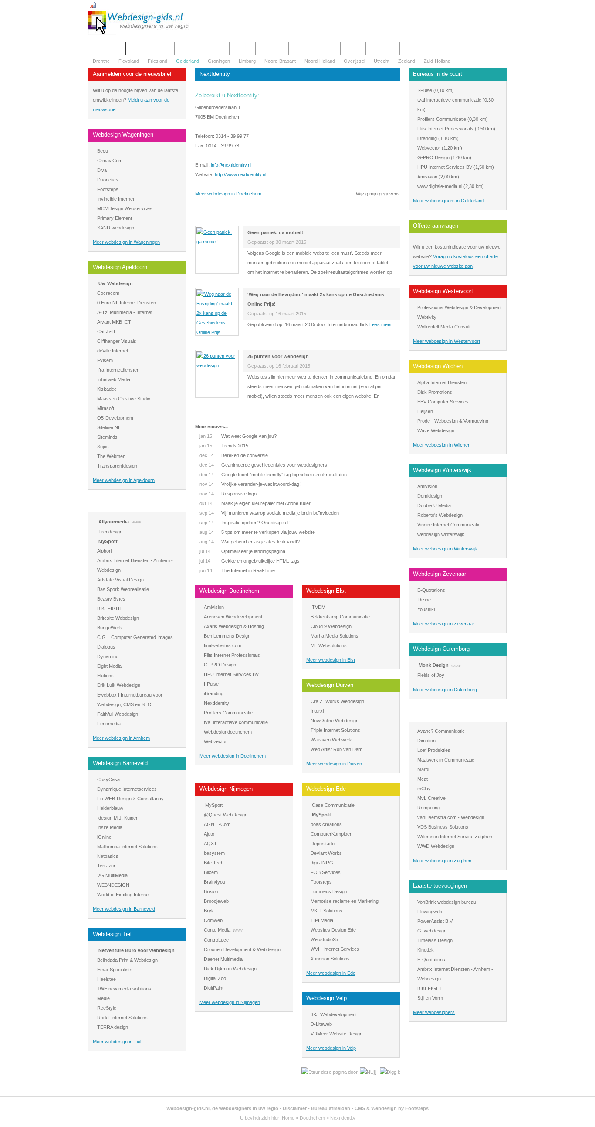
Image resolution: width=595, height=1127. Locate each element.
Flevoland (128, 61)
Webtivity (426, 317)
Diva (102, 170)
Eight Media (109, 666)
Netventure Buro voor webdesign (136, 950)
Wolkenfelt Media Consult (443, 326)
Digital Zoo (215, 978)
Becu (102, 151)
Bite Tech (213, 862)
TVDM (318, 607)
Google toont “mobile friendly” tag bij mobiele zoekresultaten (273, 474)
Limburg (247, 61)
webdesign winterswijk (440, 534)
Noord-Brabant (280, 61)
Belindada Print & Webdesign (127, 960)
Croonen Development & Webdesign (242, 949)
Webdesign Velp (326, 998)
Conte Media (217, 929)
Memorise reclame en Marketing (345, 901)
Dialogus (106, 646)
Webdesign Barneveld (120, 763)
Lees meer (380, 324)
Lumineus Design (329, 891)
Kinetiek (425, 950)
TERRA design (112, 1027)
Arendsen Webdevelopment (233, 616)
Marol (423, 769)
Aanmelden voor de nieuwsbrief (132, 74)
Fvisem (105, 360)
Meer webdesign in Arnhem (121, 738)
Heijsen (425, 411)
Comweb (213, 920)
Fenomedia (109, 723)
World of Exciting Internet (123, 894)
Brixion (211, 891)
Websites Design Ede (333, 929)
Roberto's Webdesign (440, 515)
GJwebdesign (431, 930)
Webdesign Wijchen (438, 366)
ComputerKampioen (331, 834)
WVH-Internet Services (335, 949)
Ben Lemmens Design (227, 636)
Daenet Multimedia (223, 959)
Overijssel (354, 61)
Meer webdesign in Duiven (334, 763)
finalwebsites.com (222, 645)
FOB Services (326, 872)
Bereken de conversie (233, 455)
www (136, 521)
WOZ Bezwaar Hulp (314, 48)
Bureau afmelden (330, 1108)
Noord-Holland (319, 61)
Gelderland (187, 61)
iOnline (104, 837)
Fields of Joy (430, 675)
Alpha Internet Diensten (442, 382)
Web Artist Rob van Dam (336, 749)
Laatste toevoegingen (440, 885)
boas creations (326, 824)
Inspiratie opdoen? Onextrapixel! (244, 522)
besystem (214, 853)
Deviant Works (326, 853)
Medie (103, 998)
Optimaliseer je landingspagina (242, 551)
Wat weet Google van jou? (238, 436)
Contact (242, 48)
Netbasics (107, 856)
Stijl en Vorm (430, 998)
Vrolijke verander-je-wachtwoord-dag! (250, 484)
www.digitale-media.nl (439, 186)
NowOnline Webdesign (334, 720)
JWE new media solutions (124, 988)
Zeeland (406, 61)
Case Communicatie (333, 805)
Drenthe (101, 61)
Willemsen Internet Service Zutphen (454, 836)
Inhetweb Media (113, 379)
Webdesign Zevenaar (439, 573)
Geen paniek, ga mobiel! (275, 232)
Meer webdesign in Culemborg (445, 689)
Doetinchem (312, 1117)
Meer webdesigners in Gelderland (448, 200)
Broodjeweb (216, 901)
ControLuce (216, 940)
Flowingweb (429, 911)
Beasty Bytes (111, 598)
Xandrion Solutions (330, 958)
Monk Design (434, 665)
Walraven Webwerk (331, 739)
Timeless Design (435, 940)
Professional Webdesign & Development (459, 307)
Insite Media (109, 827)
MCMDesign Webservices (124, 208)
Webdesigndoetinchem (228, 731)
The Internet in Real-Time (237, 570)
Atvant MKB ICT (114, 321)
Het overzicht (107, 48)
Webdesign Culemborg (441, 648)
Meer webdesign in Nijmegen (229, 1002)
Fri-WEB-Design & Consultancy (130, 798)
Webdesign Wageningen (123, 134)
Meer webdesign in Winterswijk (445, 548)
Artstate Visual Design (120, 579)
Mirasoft (105, 408)
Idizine (424, 599)
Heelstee (106, 979)
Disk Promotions (434, 392)
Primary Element (114, 218)
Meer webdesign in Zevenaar (443, 623)
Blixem (211, 872)
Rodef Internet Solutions (122, 1017)
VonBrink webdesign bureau (446, 902)
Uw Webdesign (115, 283)
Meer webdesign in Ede (330, 973)
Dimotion (426, 740)
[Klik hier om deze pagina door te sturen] (329, 1072)
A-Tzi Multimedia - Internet (124, 312)
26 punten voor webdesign (278, 356)
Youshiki (426, 609)
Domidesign (429, 496)
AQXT (210, 843)
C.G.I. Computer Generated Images (135, 637)
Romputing (428, 807)
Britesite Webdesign (118, 618)
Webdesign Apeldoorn (120, 267)
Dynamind (107, 656)
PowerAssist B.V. (435, 921)
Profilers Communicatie (228, 712)
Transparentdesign (117, 465)
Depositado (323, 843)
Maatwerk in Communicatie (445, 759)
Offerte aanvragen (150, 48)
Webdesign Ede (326, 788)
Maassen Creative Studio (123, 398)
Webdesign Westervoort (443, 291)
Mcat (422, 779)
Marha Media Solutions (334, 636)
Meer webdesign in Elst (330, 660)
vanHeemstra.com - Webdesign (450, 817)
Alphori (104, 550)
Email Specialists (114, 969)
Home (288, 1117)
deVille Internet (112, 350)
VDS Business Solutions (442, 827)
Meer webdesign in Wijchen (441, 444)
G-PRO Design (220, 664)
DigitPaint (213, 987)
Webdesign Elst (326, 590)
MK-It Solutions (326, 910)
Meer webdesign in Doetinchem (228, 193)
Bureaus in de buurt (437, 74)
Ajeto (209, 834)
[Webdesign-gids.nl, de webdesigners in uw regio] (139, 33)
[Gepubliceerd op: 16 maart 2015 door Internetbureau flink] (216, 332)
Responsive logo (228, 493)
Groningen (219, 61)
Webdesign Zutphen (438, 714)
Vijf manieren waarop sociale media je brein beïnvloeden (269, 513)
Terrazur (106, 865)
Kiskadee (107, 389)
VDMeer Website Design (336, 1033)
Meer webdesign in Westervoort (446, 341)
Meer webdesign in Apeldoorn (124, 480)
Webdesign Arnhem (117, 505)
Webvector (215, 741)
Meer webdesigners (434, 1012)
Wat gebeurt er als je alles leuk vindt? (249, 541)
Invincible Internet (115, 198)
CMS (360, 1108)
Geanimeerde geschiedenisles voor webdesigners (263, 465)
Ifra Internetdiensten (118, 369)
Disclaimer (295, 1108)
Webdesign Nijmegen (226, 788)
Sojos (103, 446)
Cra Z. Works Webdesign (337, 701)
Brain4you (214, 882)
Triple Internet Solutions (335, 730)
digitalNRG (322, 862)
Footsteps (107, 189)
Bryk (209, 910)
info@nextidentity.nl (231, 164)
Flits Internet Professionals (232, 655)
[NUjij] (368, 1072)
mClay (424, 788)
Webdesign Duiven (329, 685)
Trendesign (110, 531)
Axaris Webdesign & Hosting (234, 626)
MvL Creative (431, 798)
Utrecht (381, 61)
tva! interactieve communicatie (236, 722)
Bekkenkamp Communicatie (340, 616)
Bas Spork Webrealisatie (123, 589)
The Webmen (111, 456)
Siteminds (107, 437)
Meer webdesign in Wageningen (126, 242)
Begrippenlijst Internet (201, 48)
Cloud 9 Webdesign (331, 626)
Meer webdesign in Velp (331, 1048)
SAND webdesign (115, 227)
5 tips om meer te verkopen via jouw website (257, 532)
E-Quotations (431, 590)
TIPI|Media (322, 920)
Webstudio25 (324, 939)
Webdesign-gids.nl (188, 1108)
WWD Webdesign (435, 846)
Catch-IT (106, 331)
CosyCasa (108, 779)
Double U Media (434, 505)
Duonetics (107, 179)
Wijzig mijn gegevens (378, 193)
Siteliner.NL (109, 427)
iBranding (213, 693)
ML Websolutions (329, 645)
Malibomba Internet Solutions (127, 846)
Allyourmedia (113, 521)
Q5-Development (115, 417)
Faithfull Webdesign (117, 714)
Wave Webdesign (435, 430)
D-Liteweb (321, 1024)
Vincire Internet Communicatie (448, 524)
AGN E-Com (217, 824)
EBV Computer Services (443, 401)
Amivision (214, 607)
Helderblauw (110, 808)
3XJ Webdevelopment (334, 1014)
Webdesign (272, 48)
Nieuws (353, 48)
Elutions (105, 675)
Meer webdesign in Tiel (117, 1041)
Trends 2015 (223, 445)
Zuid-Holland (437, 61)
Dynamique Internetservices (127, 789)
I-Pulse (211, 683)
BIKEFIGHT (109, 608)
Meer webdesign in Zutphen (442, 860)
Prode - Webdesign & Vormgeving (452, 420)
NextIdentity (216, 703)
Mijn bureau (382, 48)
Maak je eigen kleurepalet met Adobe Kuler (255, 503)
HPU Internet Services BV (231, 674)
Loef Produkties (433, 750)
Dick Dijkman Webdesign (230, 968)
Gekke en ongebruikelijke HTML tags (249, 561)
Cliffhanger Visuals (116, 341)
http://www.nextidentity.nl (240, 174)
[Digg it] (390, 1072)
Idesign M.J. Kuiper (117, 817)
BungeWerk (109, 627)
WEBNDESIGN (113, 885)
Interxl (317, 711)
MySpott (108, 541)
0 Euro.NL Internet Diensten (126, 302)
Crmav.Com (109, 160)
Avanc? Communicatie (441, 731)
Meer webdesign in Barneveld (124, 909)
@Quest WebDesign (225, 814)
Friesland (157, 61)
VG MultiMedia (112, 875)
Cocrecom (108, 293)
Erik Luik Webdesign (118, 685)
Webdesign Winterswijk (442, 470)
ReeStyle (106, 1008)
